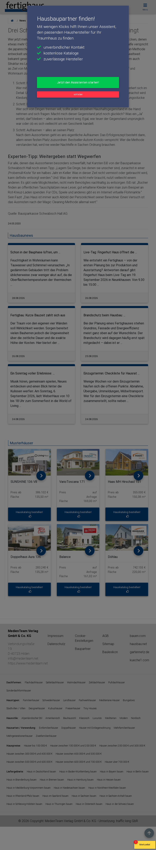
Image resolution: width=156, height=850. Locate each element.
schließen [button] (78, 94)
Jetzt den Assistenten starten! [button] (78, 82)
